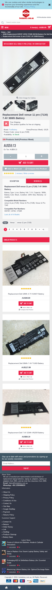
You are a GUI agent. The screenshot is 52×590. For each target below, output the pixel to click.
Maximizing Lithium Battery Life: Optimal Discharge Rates (28, 569)
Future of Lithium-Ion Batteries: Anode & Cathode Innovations (25, 543)
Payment (6, 512)
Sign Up (26, 468)
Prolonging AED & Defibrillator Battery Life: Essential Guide (26, 561)
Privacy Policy (29, 7)
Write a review (29, 173)
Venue (12, 223)
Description (14, 181)
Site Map (6, 506)
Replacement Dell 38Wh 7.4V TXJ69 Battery (26, 363)
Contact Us (7, 503)
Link (4, 529)
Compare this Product (37, 169)
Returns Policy (8, 515)
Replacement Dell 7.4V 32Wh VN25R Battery (26, 433)
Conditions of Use (9, 500)
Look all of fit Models (12, 214)
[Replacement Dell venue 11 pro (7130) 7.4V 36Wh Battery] (26, 72)
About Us (6, 492)
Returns (6, 524)
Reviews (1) (38, 181)
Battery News (8, 537)
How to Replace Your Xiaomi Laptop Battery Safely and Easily (27, 552)
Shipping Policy (9, 495)
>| (43, 229)
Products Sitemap (9, 534)
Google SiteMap (9, 509)
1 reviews (18, 173)
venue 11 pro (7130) (24, 223)
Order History (8, 527)
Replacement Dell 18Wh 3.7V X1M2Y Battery (26, 294)
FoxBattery (13, 130)
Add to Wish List (14, 169)
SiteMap (6, 532)
